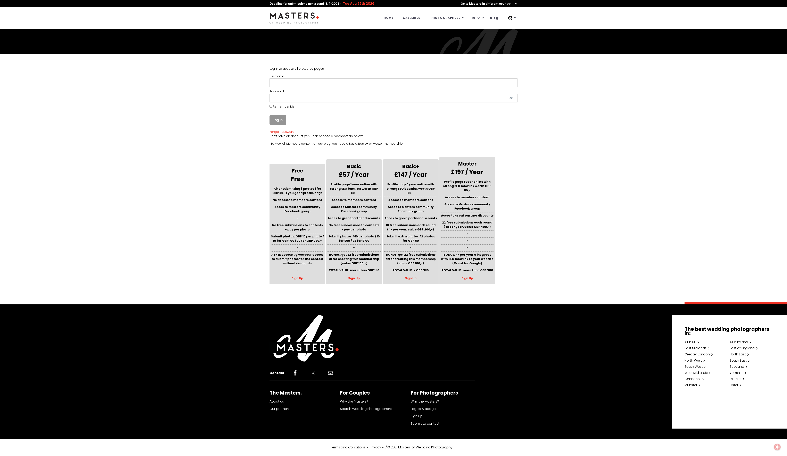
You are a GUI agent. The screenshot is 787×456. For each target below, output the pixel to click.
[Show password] (511, 98)
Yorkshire (737, 372)
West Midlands (696, 372)
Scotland (737, 366)
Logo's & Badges (424, 408)
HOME (389, 18)
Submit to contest (425, 423)
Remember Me (283, 106)
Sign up (417, 416)
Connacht (693, 379)
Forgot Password (282, 132)
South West (694, 366)
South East (738, 360)
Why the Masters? (354, 401)
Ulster (734, 385)
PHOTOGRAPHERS (446, 18)
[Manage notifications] (777, 447)
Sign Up (297, 278)
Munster (691, 385)
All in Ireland (739, 342)
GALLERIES (412, 18)
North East (738, 354)
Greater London (697, 354)
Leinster (736, 379)
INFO (476, 18)
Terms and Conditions (348, 447)
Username (277, 76)
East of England (742, 348)
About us (277, 401)
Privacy (375, 447)
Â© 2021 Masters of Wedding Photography (419, 447)
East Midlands (695, 348)
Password (277, 91)
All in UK (690, 342)
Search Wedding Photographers (366, 408)
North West (693, 360)
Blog (494, 18)
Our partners (280, 408)
